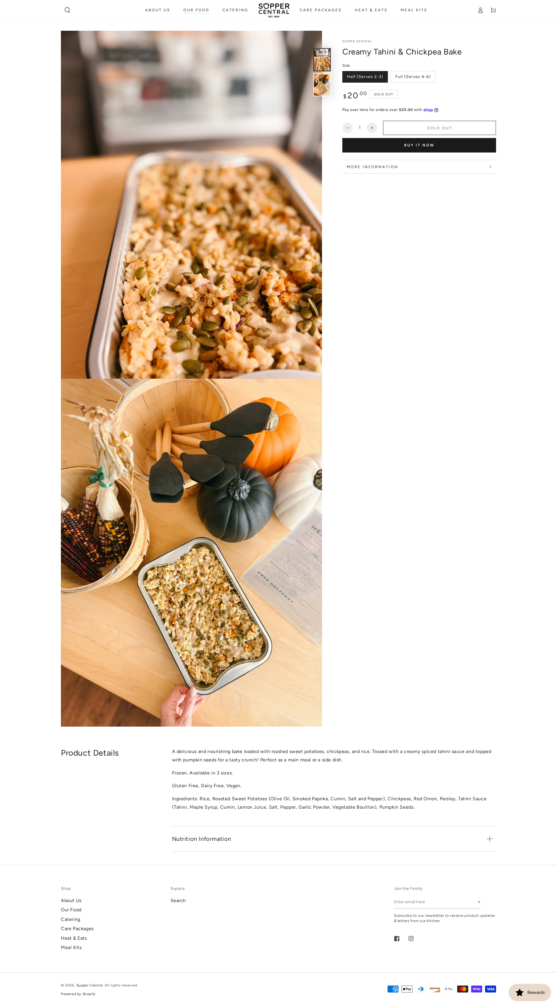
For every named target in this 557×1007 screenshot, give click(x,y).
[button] (67, 10)
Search (178, 900)
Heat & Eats (74, 938)
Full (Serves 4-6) (413, 77)
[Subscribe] (479, 902)
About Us (71, 900)
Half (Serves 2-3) (365, 77)
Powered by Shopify (78, 994)
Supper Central (357, 41)
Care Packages (77, 928)
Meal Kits (71, 947)
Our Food (71, 909)
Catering (70, 919)
